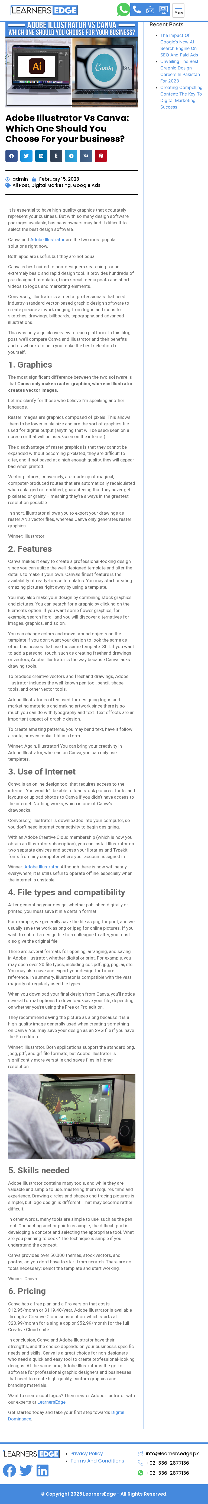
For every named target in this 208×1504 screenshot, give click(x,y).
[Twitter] (26, 1470)
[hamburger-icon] (178, 10)
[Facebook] (9, 1470)
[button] (11, 156)
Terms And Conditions (97, 1460)
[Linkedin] (42, 1470)
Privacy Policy (86, 1453)
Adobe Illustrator (47, 239)
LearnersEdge (51, 1402)
